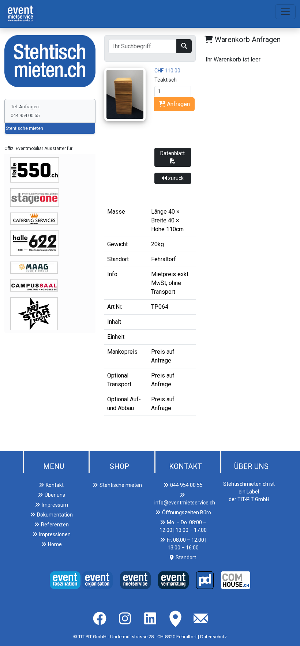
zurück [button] (175, 178)
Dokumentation (55, 515)
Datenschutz (213, 636)
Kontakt (55, 485)
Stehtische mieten (24, 128)
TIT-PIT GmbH (92, 636)
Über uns (55, 495)
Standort (186, 557)
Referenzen (55, 524)
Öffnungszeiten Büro (186, 512)
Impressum (55, 505)
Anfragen (177, 104)
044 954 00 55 (186, 485)
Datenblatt (172, 153)
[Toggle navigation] (285, 11)
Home (55, 544)
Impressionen (55, 534)
